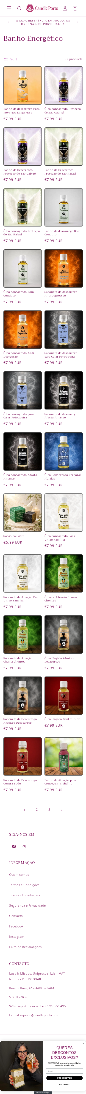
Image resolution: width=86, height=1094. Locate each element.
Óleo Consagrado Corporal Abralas (62, 476)
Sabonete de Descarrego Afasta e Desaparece (20, 721)
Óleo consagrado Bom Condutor (18, 293)
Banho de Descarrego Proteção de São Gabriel (20, 171)
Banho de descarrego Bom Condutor (62, 233)
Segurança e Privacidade (27, 906)
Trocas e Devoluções (24, 895)
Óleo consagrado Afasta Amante (20, 476)
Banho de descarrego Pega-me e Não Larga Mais (22, 110)
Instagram (16, 937)
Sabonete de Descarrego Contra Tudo (20, 782)
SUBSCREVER (64, 1078)
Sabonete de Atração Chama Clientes (17, 660)
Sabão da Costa (13, 536)
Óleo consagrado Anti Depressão (18, 354)
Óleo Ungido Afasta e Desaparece (59, 660)
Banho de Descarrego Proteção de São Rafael (60, 171)
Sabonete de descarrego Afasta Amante (61, 416)
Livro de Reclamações (25, 947)
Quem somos (19, 875)
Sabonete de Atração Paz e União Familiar (21, 599)
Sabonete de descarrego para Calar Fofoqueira (61, 354)
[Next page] (62, 810)
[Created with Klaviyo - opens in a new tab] (43, 1092)
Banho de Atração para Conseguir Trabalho (60, 782)
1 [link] (24, 810)
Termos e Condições (24, 885)
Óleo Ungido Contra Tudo (62, 719)
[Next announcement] (77, 22)
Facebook (16, 926)
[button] (9, 8)
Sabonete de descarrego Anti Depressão (61, 293)
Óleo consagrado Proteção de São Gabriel (62, 110)
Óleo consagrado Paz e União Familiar (60, 538)
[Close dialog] (83, 1043)
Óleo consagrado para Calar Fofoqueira (18, 416)
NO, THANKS (64, 1085)
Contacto (16, 916)
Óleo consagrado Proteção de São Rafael (21, 233)
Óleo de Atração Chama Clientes (60, 599)
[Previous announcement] (8, 22)
